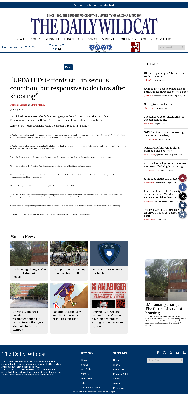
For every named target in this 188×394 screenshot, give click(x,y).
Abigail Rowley (149, 155)
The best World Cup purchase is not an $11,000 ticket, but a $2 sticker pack (165, 212)
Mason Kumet (149, 220)
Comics (92, 39)
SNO (107, 391)
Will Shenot (148, 96)
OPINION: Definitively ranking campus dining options (162, 149)
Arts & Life (52, 39)
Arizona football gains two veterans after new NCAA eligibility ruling (165, 165)
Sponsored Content (91, 387)
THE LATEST (152, 64)
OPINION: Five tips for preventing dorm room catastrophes (164, 134)
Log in (112, 391)
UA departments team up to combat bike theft (69, 271)
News (20, 39)
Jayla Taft (147, 80)
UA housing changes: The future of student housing (163, 308)
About (145, 39)
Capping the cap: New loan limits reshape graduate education (66, 315)
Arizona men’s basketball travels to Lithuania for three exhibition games (166, 90)
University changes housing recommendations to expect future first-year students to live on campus (27, 320)
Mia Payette (148, 124)
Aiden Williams (150, 139)
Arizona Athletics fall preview (161, 178)
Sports (36, 39)
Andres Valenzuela (151, 170)
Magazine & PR (73, 39)
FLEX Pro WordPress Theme (91, 391)
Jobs (83, 383)
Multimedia (128, 39)
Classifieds (163, 39)
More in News (22, 236)
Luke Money (38, 104)
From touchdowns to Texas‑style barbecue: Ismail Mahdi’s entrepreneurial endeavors (163, 194)
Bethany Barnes (18, 104)
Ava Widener (149, 183)
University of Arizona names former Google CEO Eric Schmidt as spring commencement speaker (107, 319)
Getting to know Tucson (158, 104)
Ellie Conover (149, 108)
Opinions (108, 39)
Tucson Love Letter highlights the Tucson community (164, 118)
